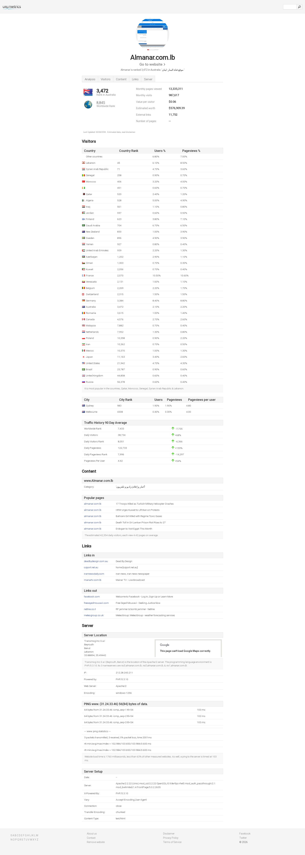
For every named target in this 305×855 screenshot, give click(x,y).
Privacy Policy (170, 837)
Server (148, 79)
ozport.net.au (91, 567)
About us (92, 833)
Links (135, 79)
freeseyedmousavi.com (96, 603)
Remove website (96, 842)
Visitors (105, 79)
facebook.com (92, 596)
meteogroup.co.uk (94, 615)
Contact (91, 837)
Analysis (90, 79)
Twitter (243, 837)
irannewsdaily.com (94, 573)
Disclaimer (169, 833)
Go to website (151, 64)
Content (121, 79)
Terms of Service (172, 842)
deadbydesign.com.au (96, 561)
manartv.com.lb (92, 580)
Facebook (244, 833)
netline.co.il (90, 609)
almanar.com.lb (92, 503)
